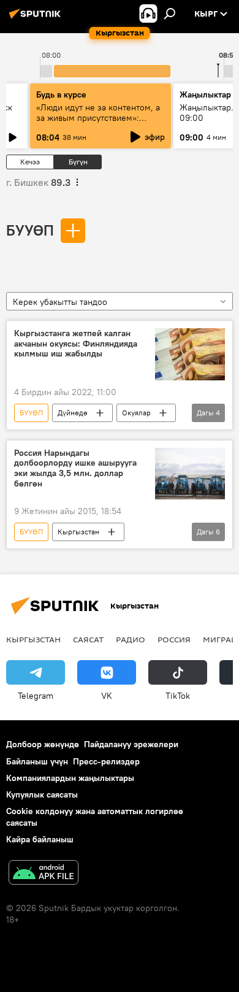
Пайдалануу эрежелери (131, 744)
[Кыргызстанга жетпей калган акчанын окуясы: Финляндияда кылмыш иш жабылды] (190, 354)
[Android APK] (43, 874)
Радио (130, 639)
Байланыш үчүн (37, 761)
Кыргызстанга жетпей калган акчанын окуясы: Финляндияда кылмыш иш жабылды (75, 344)
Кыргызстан (78, 531)
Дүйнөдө (73, 412)
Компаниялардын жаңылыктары (70, 777)
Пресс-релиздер (106, 761)
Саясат (88, 639)
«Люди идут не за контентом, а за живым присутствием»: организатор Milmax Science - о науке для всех (99, 123)
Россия (174, 639)
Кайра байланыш (40, 839)
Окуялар (136, 412)
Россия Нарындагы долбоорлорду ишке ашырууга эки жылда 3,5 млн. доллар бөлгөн (75, 468)
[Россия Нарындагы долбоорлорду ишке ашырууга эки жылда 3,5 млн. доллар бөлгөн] (190, 474)
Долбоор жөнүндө (42, 744)
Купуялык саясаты (42, 794)
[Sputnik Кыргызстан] (36, 18)
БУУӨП (30, 230)
